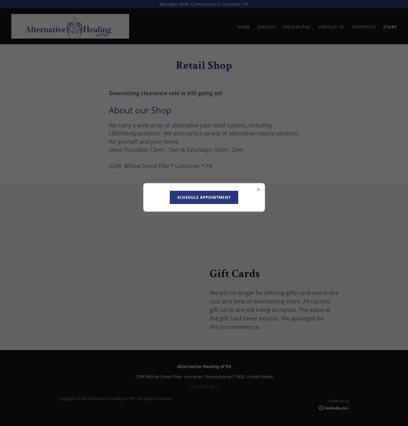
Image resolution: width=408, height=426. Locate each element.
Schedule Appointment (204, 197)
